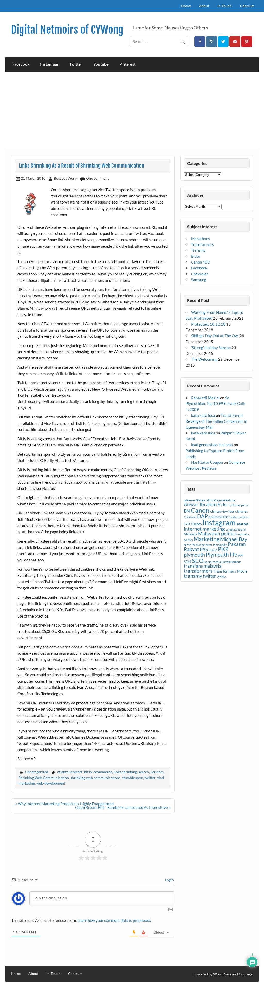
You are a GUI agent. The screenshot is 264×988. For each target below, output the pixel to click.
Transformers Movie (230, 571)
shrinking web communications (95, 777)
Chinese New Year (222, 511)
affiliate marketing (220, 500)
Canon (200, 510)
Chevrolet (199, 274)
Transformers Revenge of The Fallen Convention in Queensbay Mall (216, 421)
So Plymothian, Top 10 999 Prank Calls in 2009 (216, 403)
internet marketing (204, 529)
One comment (97, 178)
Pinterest (127, 64)
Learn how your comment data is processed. (114, 920)
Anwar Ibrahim (200, 504)
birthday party (238, 505)
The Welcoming (204, 359)
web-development (50, 783)
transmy (193, 575)
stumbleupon (132, 777)
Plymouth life (221, 555)
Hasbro (196, 524)
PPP (240, 556)
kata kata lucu (203, 415)
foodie (233, 517)
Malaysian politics (217, 533)
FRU (187, 524)
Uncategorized (36, 772)
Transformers (202, 244)
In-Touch (225, 6)
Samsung (198, 279)
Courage (245, 974)
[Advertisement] (132, 110)
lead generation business (212, 444)
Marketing (206, 538)
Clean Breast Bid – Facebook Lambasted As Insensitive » (122, 807)
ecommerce (102, 772)
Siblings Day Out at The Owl (215, 335)
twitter (150, 777)
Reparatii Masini (205, 397)
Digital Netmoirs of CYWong (67, 29)
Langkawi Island (236, 529)
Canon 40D (200, 262)
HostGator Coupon (207, 462)
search (143, 772)
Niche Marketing (194, 544)
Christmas (241, 511)
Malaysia (190, 534)
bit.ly (88, 772)
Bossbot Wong (65, 178)
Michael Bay (233, 539)
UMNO (221, 576)
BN (187, 511)
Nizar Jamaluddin (216, 544)
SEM (187, 561)
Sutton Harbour (231, 561)
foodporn (243, 517)
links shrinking (125, 772)
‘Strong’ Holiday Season (211, 347)
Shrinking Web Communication (44, 777)
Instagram (49, 64)
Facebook (20, 64)
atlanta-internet (69, 772)
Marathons (200, 238)
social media (212, 562)
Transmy (198, 250)
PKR (223, 549)
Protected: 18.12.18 (208, 324)
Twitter (75, 64)
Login (169, 879)
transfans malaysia (202, 566)
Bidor (195, 256)
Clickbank (190, 517)
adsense (189, 500)
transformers (198, 571)
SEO (198, 560)
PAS (204, 549)
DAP (202, 516)
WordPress (222, 974)
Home (186, 6)
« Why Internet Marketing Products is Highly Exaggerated (64, 803)
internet (242, 524)
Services (157, 772)
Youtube (101, 64)
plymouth (194, 555)
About (204, 6)
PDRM (213, 550)
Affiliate (200, 500)
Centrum (247, 6)
